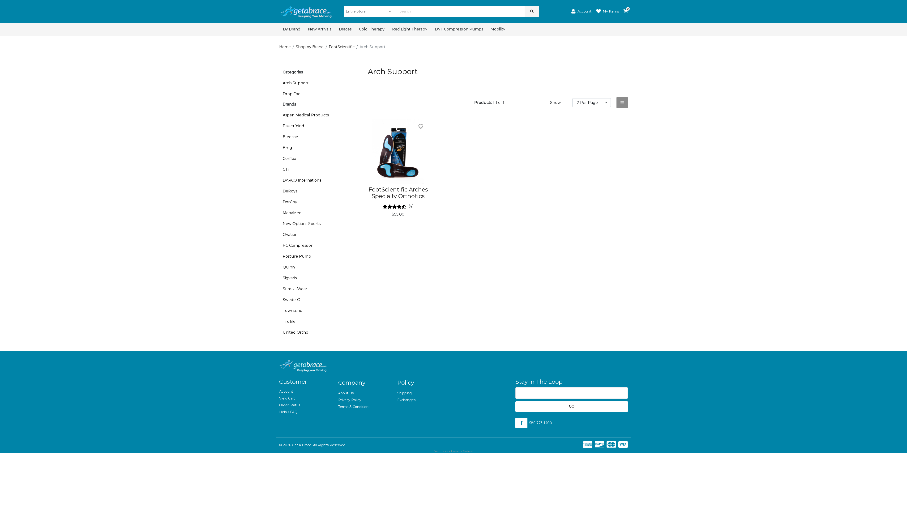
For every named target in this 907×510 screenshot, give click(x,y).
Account (286, 391)
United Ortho (295, 332)
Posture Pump (297, 256)
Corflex (289, 158)
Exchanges (406, 400)
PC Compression (298, 245)
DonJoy (290, 202)
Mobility (498, 29)
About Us (346, 393)
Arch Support (296, 83)
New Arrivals (319, 29)
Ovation (290, 234)
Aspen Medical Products (306, 115)
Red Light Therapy (409, 29)
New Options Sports (302, 223)
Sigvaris (290, 278)
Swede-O (291, 300)
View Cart (287, 398)
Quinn (289, 267)
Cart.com (468, 451)
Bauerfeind (293, 126)
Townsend (293, 310)
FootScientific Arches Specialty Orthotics (398, 193)
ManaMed (292, 213)
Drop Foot (292, 94)
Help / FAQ (288, 412)
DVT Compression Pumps (459, 29)
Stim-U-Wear (295, 289)
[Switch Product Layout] (622, 102)
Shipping (404, 393)
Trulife (289, 321)
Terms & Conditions (354, 407)
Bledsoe (290, 137)
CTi (286, 169)
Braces (345, 29)
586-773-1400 (540, 423)
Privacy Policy (349, 400)
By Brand (291, 29)
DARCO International (303, 180)
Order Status (289, 405)
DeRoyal (291, 191)
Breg (287, 147)
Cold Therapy (372, 29)
